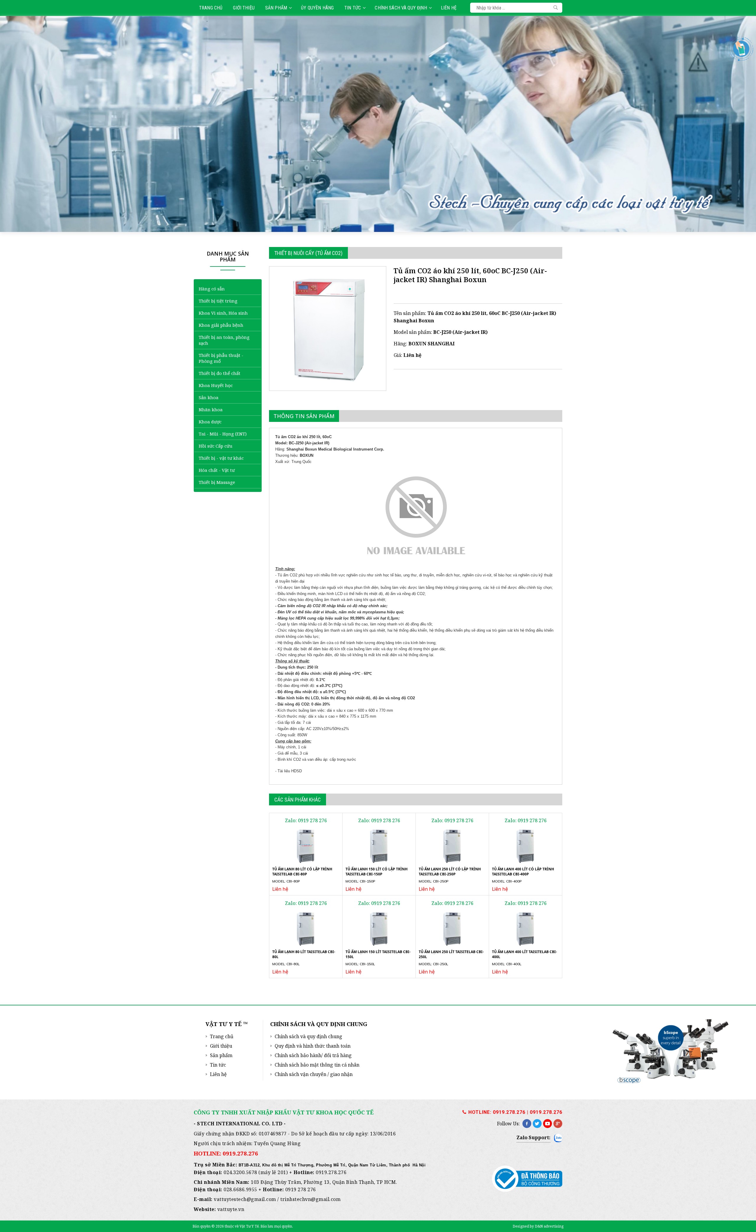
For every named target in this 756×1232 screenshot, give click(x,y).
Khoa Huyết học (216, 385)
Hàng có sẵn (212, 289)
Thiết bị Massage (217, 482)
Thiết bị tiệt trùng (218, 301)
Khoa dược (210, 422)
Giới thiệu (244, 8)
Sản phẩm (276, 8)
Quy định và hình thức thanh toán (313, 1046)
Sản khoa (209, 397)
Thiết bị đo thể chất (219, 373)
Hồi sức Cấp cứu (215, 446)
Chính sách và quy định (401, 8)
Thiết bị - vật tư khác (221, 458)
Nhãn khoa (211, 409)
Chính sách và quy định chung (308, 1036)
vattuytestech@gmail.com (245, 1199)
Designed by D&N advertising (538, 1226)
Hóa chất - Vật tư (217, 470)
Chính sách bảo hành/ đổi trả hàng (313, 1055)
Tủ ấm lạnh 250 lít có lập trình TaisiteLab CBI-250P (450, 872)
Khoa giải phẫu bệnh (221, 325)
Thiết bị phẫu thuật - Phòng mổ (221, 358)
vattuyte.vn (231, 1209)
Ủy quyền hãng (317, 8)
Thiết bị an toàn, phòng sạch (224, 340)
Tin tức (352, 8)
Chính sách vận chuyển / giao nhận (314, 1074)
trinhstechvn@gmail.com (310, 1199)
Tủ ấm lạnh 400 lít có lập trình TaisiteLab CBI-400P (523, 872)
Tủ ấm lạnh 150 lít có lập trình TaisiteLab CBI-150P (377, 872)
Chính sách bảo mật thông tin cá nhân (317, 1065)
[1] (555, 7)
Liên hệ (449, 8)
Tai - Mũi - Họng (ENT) (223, 434)
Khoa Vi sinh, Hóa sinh (223, 313)
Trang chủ (210, 8)
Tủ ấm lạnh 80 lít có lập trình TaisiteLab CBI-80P (302, 872)
